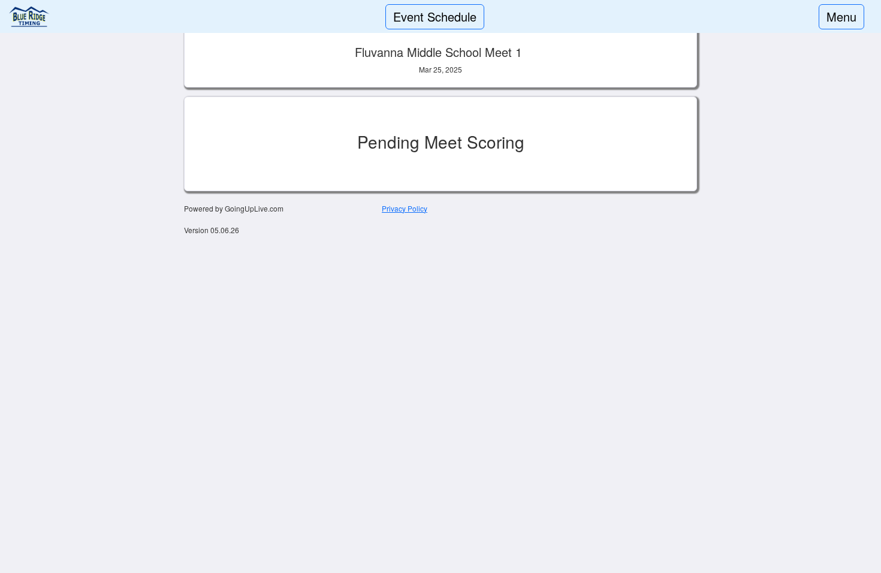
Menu (841, 16)
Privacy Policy (404, 208)
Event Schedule (434, 16)
